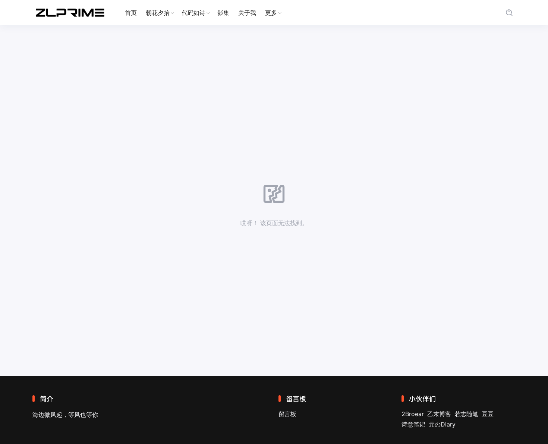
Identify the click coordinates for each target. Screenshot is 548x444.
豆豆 (488, 414)
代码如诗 (193, 12)
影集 (223, 12)
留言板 (287, 414)
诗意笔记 (413, 424)
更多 (271, 12)
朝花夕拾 (158, 12)
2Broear (412, 414)
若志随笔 (466, 414)
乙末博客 (439, 414)
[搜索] (509, 12)
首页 (131, 12)
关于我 (247, 12)
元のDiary (442, 424)
